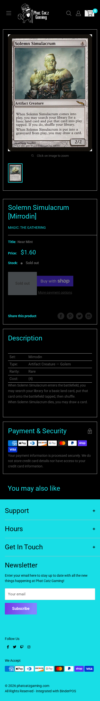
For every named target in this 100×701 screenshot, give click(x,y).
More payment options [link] (55, 292)
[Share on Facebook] (61, 316)
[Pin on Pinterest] (70, 316)
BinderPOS (68, 691)
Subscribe (21, 608)
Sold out (22, 283)
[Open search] (69, 13)
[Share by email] (88, 316)
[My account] (78, 13)
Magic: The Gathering (27, 227)
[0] (89, 13)
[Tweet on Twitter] (79, 316)
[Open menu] (9, 13)
